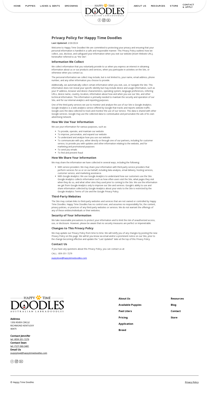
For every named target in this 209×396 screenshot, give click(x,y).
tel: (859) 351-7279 (19, 339)
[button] (30, 6)
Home (17, 6)
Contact (176, 311)
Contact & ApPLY (188, 6)
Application (126, 323)
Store (174, 317)
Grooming (71, 6)
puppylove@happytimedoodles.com (69, 258)
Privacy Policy (192, 382)
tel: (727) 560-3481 (19, 346)
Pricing (123, 317)
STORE (174, 6)
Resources (177, 298)
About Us (124, 298)
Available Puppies (130, 305)
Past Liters (125, 311)
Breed (122, 330)
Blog (173, 305)
